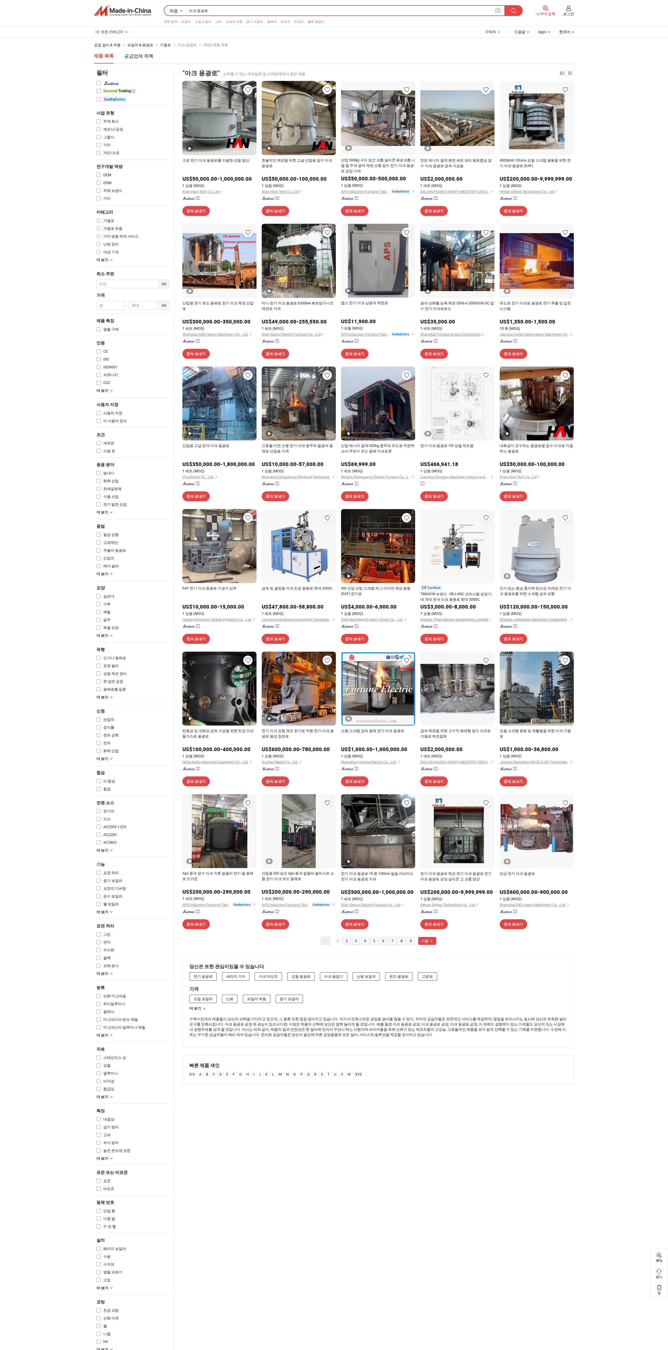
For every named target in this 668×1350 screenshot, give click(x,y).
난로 (219, 21)
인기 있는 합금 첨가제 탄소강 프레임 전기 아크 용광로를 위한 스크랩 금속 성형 (535, 591)
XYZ (358, 1074)
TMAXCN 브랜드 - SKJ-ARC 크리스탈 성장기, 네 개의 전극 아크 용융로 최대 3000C (456, 596)
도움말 (519, 31)
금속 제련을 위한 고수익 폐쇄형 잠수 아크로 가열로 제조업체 (455, 733)
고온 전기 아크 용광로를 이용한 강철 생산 (215, 160)
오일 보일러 (203, 21)
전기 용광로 (203, 976)
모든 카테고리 (112, 31)
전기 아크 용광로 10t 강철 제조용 (447, 445)
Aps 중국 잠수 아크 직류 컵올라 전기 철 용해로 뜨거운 (217, 876)
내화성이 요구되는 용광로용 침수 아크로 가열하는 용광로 (536, 448)
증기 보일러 (255, 21)
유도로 (285, 21)
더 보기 (195, 1008)
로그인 (568, 13)
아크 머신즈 (268, 976)
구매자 (490, 31)
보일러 (186, 21)
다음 (425, 940)
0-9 (192, 1074)
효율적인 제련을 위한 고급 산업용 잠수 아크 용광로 (297, 163)
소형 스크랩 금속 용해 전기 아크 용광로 (372, 730)
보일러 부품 (234, 21)
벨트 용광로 (316, 21)
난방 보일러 (366, 976)
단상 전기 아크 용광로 (517, 873)
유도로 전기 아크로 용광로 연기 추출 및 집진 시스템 (535, 305)
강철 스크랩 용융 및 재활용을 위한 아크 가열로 (535, 733)
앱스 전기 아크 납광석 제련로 (364, 302)
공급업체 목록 (138, 56)
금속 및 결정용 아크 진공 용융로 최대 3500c (297, 588)
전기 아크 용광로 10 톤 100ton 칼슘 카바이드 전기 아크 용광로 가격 (377, 876)
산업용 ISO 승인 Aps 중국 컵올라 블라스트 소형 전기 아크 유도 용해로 (298, 876)
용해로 (272, 21)
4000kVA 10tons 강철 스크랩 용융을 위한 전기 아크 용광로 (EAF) (535, 163)
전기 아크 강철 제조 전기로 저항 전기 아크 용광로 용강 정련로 (298, 733)
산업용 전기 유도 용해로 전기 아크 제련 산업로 (218, 305)
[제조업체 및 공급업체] (122, 10)
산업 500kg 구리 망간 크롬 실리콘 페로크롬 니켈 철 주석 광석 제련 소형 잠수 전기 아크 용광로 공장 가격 (378, 165)
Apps (542, 31)
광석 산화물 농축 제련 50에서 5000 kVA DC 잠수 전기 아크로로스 (457, 305)
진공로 (299, 21)
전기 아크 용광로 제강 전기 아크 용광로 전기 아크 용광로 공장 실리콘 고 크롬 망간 (456, 876)
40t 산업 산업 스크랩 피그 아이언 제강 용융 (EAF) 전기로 (375, 591)
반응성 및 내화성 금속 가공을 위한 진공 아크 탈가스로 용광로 (218, 733)
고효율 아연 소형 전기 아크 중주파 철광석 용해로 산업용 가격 (297, 448)
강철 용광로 (301, 976)
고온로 (427, 976)
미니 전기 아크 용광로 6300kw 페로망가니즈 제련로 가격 (297, 305)
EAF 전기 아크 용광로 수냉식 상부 (209, 588)
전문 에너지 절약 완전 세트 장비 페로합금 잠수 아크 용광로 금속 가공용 (456, 163)
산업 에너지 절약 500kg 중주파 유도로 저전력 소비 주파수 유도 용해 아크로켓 (377, 448)
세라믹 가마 (235, 976)
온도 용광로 (398, 976)
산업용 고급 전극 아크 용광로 (205, 445)
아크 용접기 (333, 976)
